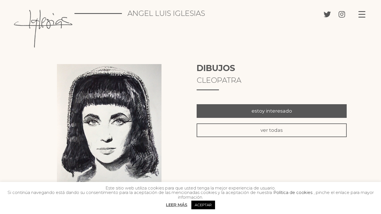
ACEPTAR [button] (203, 205)
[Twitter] (327, 13)
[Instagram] (341, 13)
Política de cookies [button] (292, 192)
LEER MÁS (176, 204)
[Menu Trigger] (362, 14)
